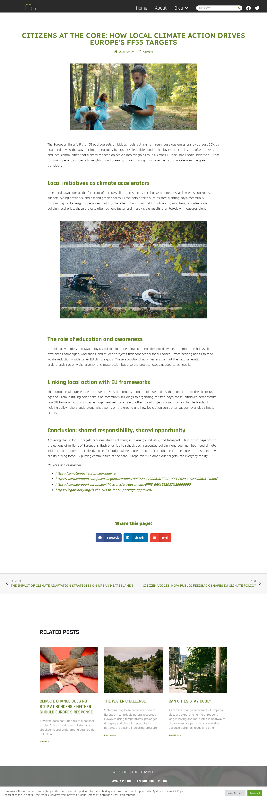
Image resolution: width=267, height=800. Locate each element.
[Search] (239, 8)
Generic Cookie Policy (151, 781)
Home (141, 8)
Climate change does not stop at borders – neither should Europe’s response (66, 706)
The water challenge (125, 701)
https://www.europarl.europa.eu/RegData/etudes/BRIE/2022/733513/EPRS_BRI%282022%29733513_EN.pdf (136, 478)
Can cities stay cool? (190, 701)
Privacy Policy (121, 781)
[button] (109, 537)
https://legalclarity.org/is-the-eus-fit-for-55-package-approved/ (103, 490)
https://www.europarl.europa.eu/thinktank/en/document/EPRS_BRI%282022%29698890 (123, 484)
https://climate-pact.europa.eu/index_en (86, 473)
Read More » (46, 741)
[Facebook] (248, 8)
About (161, 8)
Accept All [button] (255, 793)
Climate (148, 51)
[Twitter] (257, 8)
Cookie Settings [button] (235, 793)
